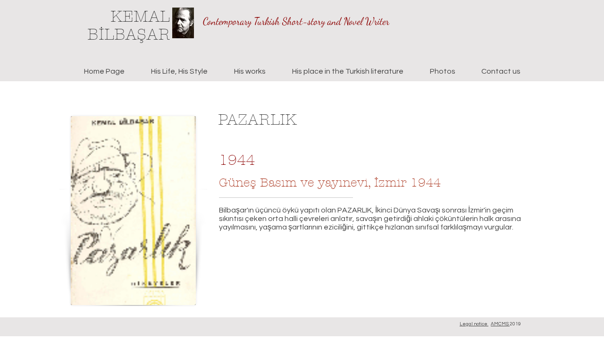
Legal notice (474, 324)
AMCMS (500, 324)
